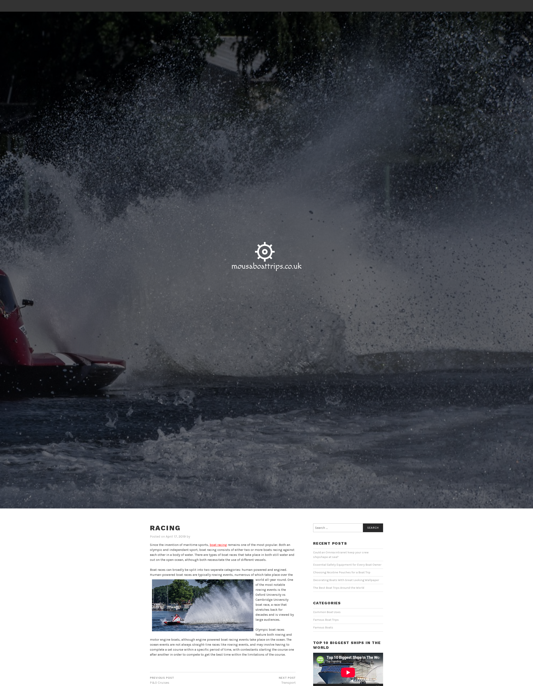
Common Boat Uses (327, 612)
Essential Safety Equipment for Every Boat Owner (347, 564)
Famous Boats (323, 627)
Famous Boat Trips (326, 620)
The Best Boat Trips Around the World (338, 588)
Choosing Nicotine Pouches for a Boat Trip (341, 572)
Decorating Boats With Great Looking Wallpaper (346, 580)
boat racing (218, 545)
